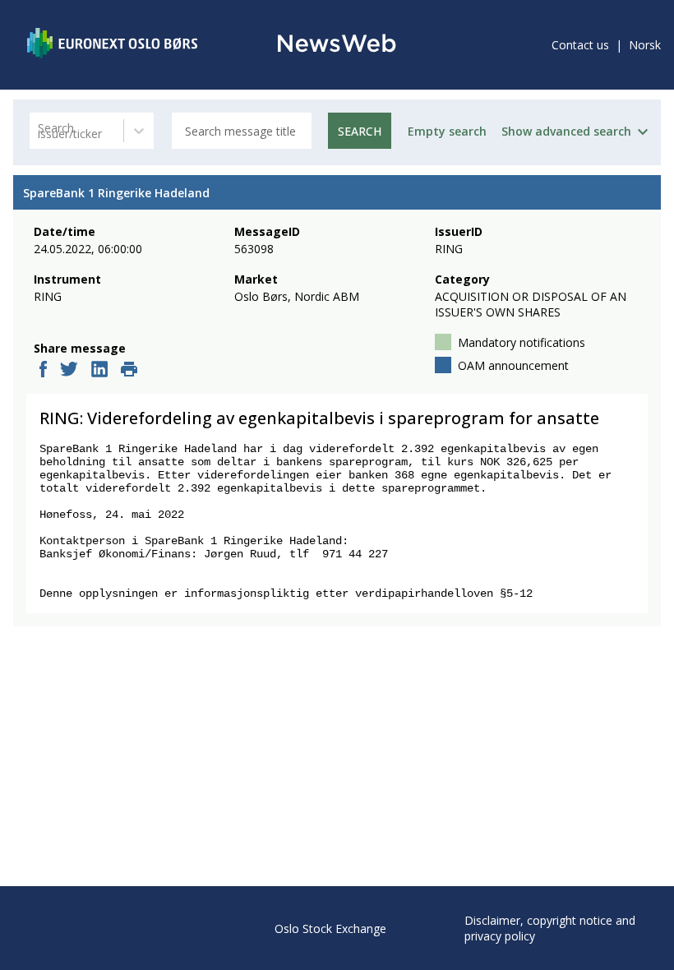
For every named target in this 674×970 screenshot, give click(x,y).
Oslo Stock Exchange (330, 928)
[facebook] (43, 371)
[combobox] (39, 131)
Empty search (447, 131)
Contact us (580, 45)
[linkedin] (99, 371)
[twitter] (69, 371)
